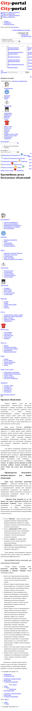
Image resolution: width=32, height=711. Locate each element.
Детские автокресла (10, 275)
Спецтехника (8, 243)
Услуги (3, 312)
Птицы (6, 306)
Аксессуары (7, 337)
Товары (6, 359)
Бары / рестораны (9, 257)
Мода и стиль (5, 329)
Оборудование (8, 363)
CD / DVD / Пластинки (11, 378)
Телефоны (7, 288)
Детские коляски (9, 273)
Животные (4, 298)
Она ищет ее (7, 391)
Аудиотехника (8, 294)
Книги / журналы (9, 377)
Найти (27, 72)
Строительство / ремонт (11, 348)
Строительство (8, 256)
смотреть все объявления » (19, 81)
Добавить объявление (8, 14)
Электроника (4, 285)
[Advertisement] (16, 197)
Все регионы (15, 27)
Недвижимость (5, 219)
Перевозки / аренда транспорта (13, 316)
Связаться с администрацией (12, 678)
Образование (8, 321)
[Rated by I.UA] (12, 686)
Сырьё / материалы (9, 362)
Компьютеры (8, 289)
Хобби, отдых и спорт (7, 369)
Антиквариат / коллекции (11, 372)
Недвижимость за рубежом (12, 227)
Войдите (3, 12)
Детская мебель (8, 276)
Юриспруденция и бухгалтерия (13, 259)
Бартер (6, 365)
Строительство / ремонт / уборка (13, 315)
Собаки (6, 301)
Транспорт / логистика (10, 254)
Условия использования (11, 682)
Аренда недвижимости (10, 222)
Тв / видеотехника (9, 292)
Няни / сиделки (8, 318)
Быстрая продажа (9, 24)
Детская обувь (8, 272)
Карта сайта (7, 680)
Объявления (7, 23)
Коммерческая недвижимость (12, 225)
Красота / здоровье (9, 319)
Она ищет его (8, 388)
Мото (5, 241)
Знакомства (4, 382)
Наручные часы (8, 335)
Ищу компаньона (9, 228)
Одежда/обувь (8, 332)
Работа (3, 250)
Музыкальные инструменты (12, 374)
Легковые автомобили (10, 240)
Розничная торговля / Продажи (13, 253)
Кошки (6, 303)
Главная (6, 21)
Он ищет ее (7, 387)
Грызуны (6, 307)
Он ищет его (7, 390)
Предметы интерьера (10, 347)
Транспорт (4, 237)
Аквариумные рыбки (10, 304)
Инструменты (8, 350)
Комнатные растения (10, 351)
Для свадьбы (7, 334)
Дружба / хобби (8, 385)
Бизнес (3, 356)
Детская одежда (8, 270)
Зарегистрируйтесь (14, 12)
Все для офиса (8, 360)
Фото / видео (8, 291)
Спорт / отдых (8, 375)
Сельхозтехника (8, 244)
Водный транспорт (9, 246)
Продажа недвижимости (11, 224)
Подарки (6, 338)
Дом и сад (3, 343)
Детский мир (4, 268)
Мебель (6, 345)
